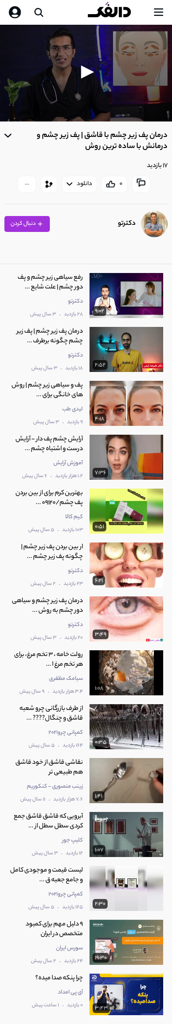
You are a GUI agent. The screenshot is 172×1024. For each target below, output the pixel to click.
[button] (86, 72)
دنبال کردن (24, 223)
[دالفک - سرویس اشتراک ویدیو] (116, 12)
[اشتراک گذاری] (49, 184)
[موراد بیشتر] (27, 184)
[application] (86, 73)
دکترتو (127, 224)
